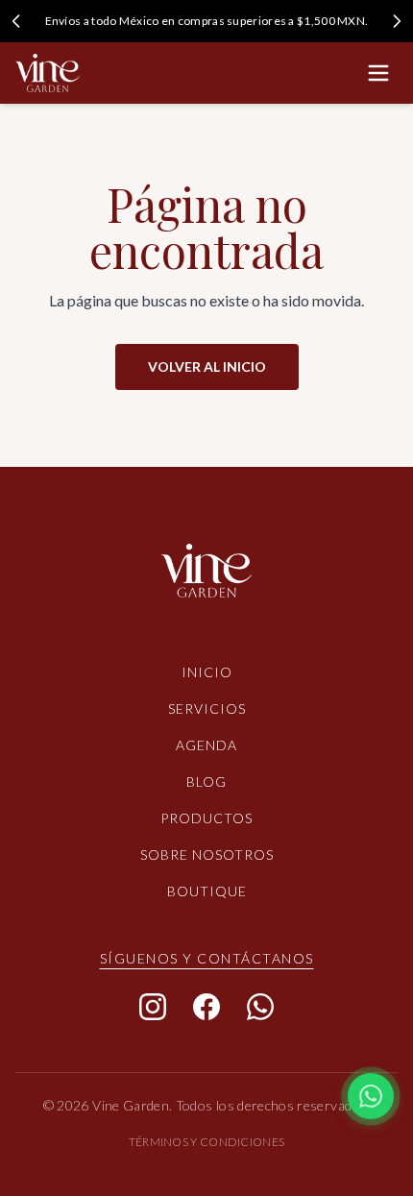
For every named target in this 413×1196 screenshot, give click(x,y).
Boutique (207, 891)
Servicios (207, 708)
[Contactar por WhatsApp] (371, 1096)
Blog (206, 781)
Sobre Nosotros (207, 854)
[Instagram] (153, 1007)
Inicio (207, 672)
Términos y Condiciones (207, 1142)
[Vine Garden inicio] (47, 73)
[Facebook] (206, 1007)
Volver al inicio (207, 366)
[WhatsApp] (260, 1007)
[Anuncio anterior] (16, 21)
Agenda (206, 745)
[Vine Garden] (206, 578)
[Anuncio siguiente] (396, 21)
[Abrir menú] (378, 73)
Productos (206, 818)
